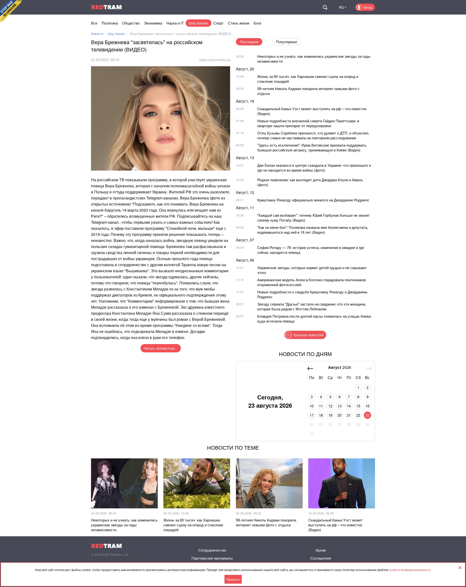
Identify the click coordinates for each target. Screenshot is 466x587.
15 (358, 405)
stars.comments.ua (214, 59)
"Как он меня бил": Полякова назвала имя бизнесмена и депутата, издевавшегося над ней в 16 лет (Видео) (312, 230)
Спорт (218, 22)
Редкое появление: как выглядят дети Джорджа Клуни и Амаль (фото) (310, 182)
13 (339, 405)
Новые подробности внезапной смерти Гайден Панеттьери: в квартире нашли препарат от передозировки (308, 123)
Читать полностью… (160, 348)
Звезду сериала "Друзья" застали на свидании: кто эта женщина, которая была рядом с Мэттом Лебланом (311, 306)
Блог (257, 22)
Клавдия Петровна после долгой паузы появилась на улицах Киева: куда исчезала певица (314, 318)
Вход (368, 7)
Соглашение (320, 558)
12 (330, 405)
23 (367, 415)
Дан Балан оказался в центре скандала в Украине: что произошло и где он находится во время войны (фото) (314, 168)
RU (341, 7)
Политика (110, 22)
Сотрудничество (212, 550)
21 (349, 415)
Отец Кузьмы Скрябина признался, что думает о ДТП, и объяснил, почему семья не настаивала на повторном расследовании (313, 135)
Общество (131, 22)
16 (367, 405)
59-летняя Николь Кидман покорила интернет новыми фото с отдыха (308, 91)
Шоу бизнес (198, 22)
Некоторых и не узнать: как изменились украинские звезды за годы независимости (313, 59)
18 (321, 415)
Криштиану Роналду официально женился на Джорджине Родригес (313, 199)
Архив (321, 550)
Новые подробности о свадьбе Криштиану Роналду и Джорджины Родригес (312, 294)
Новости (97, 33)
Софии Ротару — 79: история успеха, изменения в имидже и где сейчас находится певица (310, 250)
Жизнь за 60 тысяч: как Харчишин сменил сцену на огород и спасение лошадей (307, 79)
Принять (233, 579)
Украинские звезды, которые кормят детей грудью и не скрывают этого (312, 270)
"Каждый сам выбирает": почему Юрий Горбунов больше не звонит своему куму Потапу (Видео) (313, 218)
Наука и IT (175, 22)
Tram (106, 7)
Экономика (153, 22)
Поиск (325, 7)
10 (312, 405)
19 (330, 415)
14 (349, 405)
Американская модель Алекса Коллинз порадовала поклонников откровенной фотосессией (311, 282)
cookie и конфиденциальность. (410, 570)
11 (321, 405)
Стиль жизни (238, 22)
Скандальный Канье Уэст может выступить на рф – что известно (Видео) (311, 111)
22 (358, 415)
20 (339, 415)
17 (312, 415)
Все (94, 22)
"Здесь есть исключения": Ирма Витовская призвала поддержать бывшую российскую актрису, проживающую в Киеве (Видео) (311, 147)
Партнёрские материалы (212, 558)
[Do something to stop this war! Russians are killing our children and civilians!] (11, 11)
